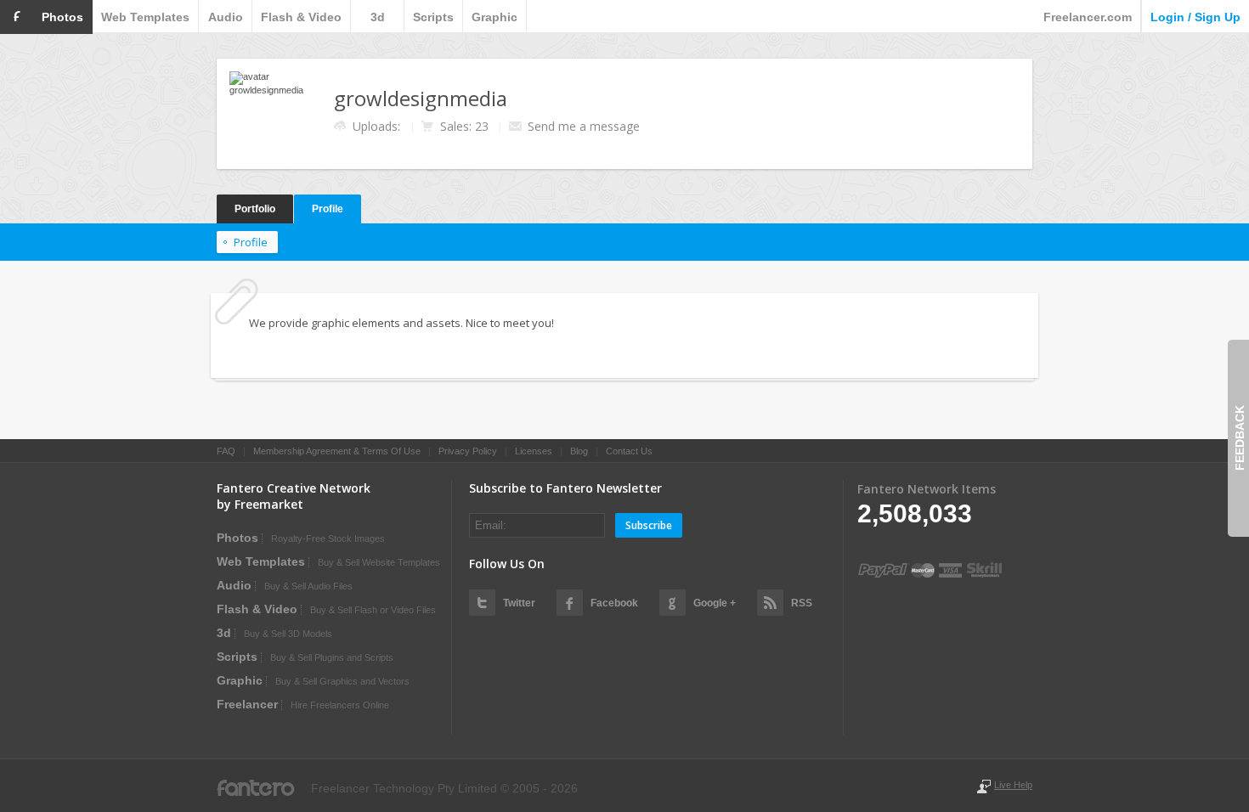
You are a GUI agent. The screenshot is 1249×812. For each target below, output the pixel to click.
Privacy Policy (467, 451)
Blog (579, 451)
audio (225, 17)
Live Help (1013, 785)
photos (62, 17)
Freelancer (247, 704)
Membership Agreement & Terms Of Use (337, 451)
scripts (433, 17)
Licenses (533, 451)
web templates (145, 17)
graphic (494, 17)
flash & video (301, 17)
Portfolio (255, 209)
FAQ (226, 451)
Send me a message (584, 126)
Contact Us (629, 451)
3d (377, 17)
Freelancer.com (1087, 17)
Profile (327, 209)
